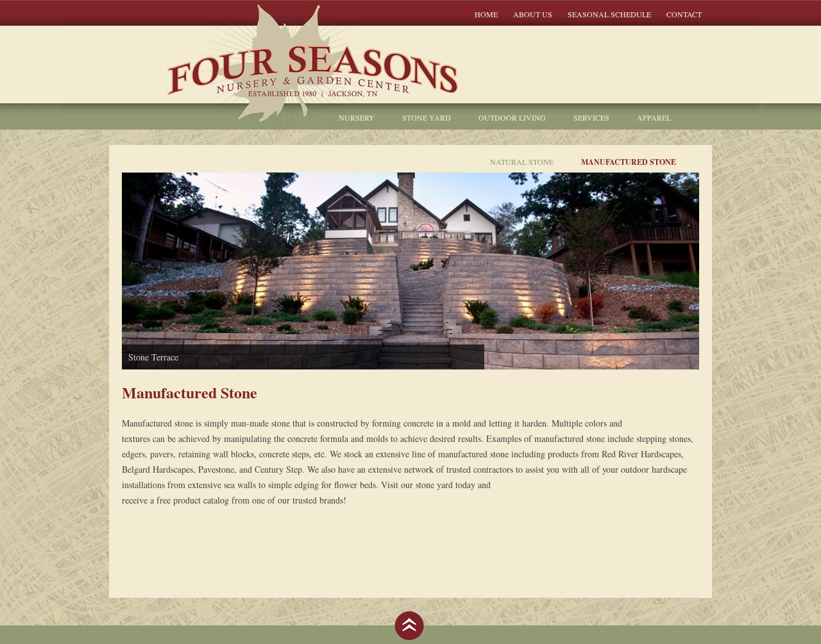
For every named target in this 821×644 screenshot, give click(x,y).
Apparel (654, 117)
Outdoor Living (512, 117)
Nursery (357, 117)
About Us (532, 14)
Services (591, 117)
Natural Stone (522, 162)
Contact (684, 14)
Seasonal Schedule (609, 14)
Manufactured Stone (628, 162)
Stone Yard (426, 117)
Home (486, 14)
